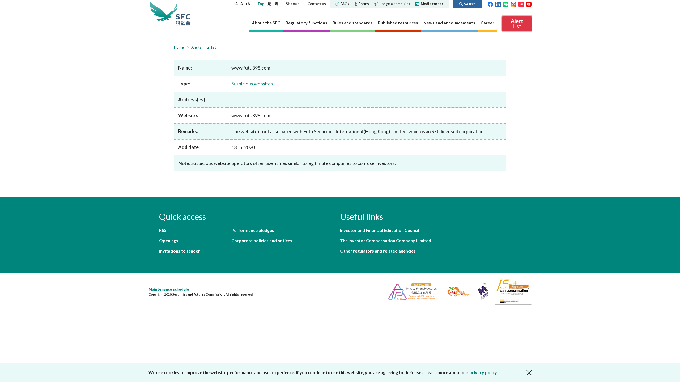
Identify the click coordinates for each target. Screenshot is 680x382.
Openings (168, 240)
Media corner (432, 4)
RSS (163, 230)
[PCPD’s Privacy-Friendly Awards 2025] (410, 290)
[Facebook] (490, 4)
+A (247, 4)
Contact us (317, 4)
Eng (261, 4)
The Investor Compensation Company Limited (385, 240)
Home (179, 47)
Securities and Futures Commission (183, 13)
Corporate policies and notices (261, 240)
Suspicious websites (252, 83)
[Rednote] (521, 4)
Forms (364, 4)
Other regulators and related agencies (378, 250)
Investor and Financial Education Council (379, 230)
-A (236, 4)
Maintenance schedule (168, 289)
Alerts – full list (203, 47)
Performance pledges (252, 230)
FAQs (345, 4)
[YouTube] (529, 4)
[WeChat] (505, 4)
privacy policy (483, 372)
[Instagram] (513, 4)
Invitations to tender (179, 250)
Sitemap (293, 4)
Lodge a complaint (395, 4)
